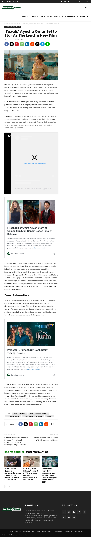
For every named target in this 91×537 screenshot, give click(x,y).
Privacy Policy (57, 531)
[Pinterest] (72, 1)
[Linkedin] (68, 1)
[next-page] (9, 486)
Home (6, 24)
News (24, 16)
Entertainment (70, 16)
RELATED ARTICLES (14, 452)
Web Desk (9, 39)
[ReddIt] (32, 44)
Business (33, 16)
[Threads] (87, 1)
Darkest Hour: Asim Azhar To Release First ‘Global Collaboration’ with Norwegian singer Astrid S (16, 441)
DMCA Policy (46, 531)
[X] (79, 1)
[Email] (37, 44)
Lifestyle (83, 16)
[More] (51, 424)
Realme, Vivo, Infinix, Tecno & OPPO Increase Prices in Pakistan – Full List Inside (30, 474)
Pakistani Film (20, 413)
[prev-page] (5, 486)
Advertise (26, 531)
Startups (57, 16)
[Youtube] (83, 1)
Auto (49, 16)
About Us (18, 531)
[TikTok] (76, 1)
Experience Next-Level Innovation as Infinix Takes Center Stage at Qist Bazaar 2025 (50, 475)
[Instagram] (65, 1)
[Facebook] (61, 1)
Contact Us (36, 531)
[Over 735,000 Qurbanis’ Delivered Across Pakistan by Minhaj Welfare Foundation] (12, 461)
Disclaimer (68, 531)
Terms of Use (78, 531)
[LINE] (47, 44)
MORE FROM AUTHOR (37, 452)
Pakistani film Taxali (38, 413)
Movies (18, 27)
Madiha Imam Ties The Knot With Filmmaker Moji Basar (46, 439)
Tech (41, 16)
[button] (86, 8)
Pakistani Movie (13, 416)
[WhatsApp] (22, 44)
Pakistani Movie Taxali (33, 416)
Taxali (49, 416)
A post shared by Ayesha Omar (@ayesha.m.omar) (37, 189)
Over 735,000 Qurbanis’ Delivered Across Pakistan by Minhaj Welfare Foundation (12, 474)
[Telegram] (42, 44)
